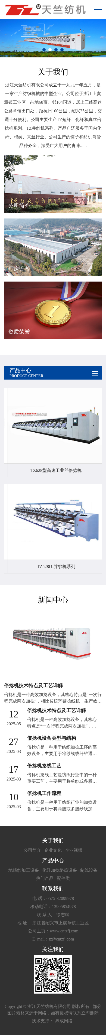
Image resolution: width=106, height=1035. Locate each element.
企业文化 (53, 850)
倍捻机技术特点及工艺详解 (33, 685)
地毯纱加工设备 (23, 870)
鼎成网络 (64, 1020)
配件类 (63, 878)
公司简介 (32, 850)
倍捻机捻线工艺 (44, 765)
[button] (44, 49)
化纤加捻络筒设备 (59, 870)
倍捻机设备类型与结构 (51, 738)
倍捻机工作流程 (44, 793)
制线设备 (89, 870)
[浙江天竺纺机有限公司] (45, 9)
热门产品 (45, 878)
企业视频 (73, 850)
